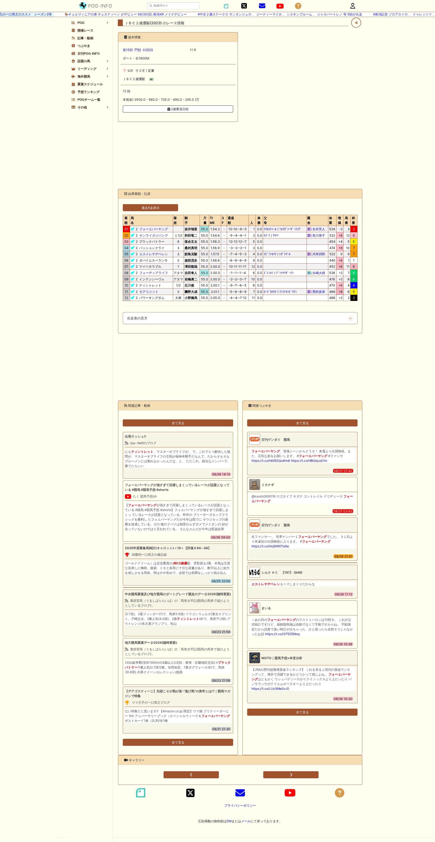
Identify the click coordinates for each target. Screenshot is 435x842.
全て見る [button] (178, 423)
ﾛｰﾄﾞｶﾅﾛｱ (270, 292)
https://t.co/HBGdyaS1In (309, 461)
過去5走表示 (151, 208)
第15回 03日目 (138, 50)
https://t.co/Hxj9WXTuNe (270, 546)
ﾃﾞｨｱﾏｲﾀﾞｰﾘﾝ (285, 273)
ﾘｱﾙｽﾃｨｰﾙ (270, 229)
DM (229, 821)
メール (246, 821)
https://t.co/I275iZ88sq (282, 634)
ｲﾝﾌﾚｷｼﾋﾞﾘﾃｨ (288, 292)
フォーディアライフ (153, 273)
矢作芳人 (316, 229)
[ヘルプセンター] (298, 6)
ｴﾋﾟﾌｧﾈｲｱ (270, 254)
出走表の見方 (137, 318)
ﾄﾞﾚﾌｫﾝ (268, 273)
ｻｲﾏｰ (276, 235)
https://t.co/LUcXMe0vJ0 (270, 688)
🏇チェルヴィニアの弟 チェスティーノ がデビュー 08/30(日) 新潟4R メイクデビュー (118, 14)
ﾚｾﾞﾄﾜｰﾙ (284, 254)
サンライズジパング (153, 235)
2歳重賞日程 (179, 109)
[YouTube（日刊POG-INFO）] (280, 6)
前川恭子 (316, 235)
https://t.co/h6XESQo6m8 (270, 461)
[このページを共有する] (356, 23)
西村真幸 (316, 292)
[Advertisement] (240, 155)
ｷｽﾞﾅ (267, 235)
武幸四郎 (316, 254)
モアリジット (148, 292)
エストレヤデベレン (153, 254)
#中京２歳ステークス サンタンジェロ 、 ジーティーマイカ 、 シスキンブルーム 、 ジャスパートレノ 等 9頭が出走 (273, 14)
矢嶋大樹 (316, 273)
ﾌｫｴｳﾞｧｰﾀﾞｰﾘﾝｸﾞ (290, 229)
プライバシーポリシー (240, 805)
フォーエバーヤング (153, 229)
